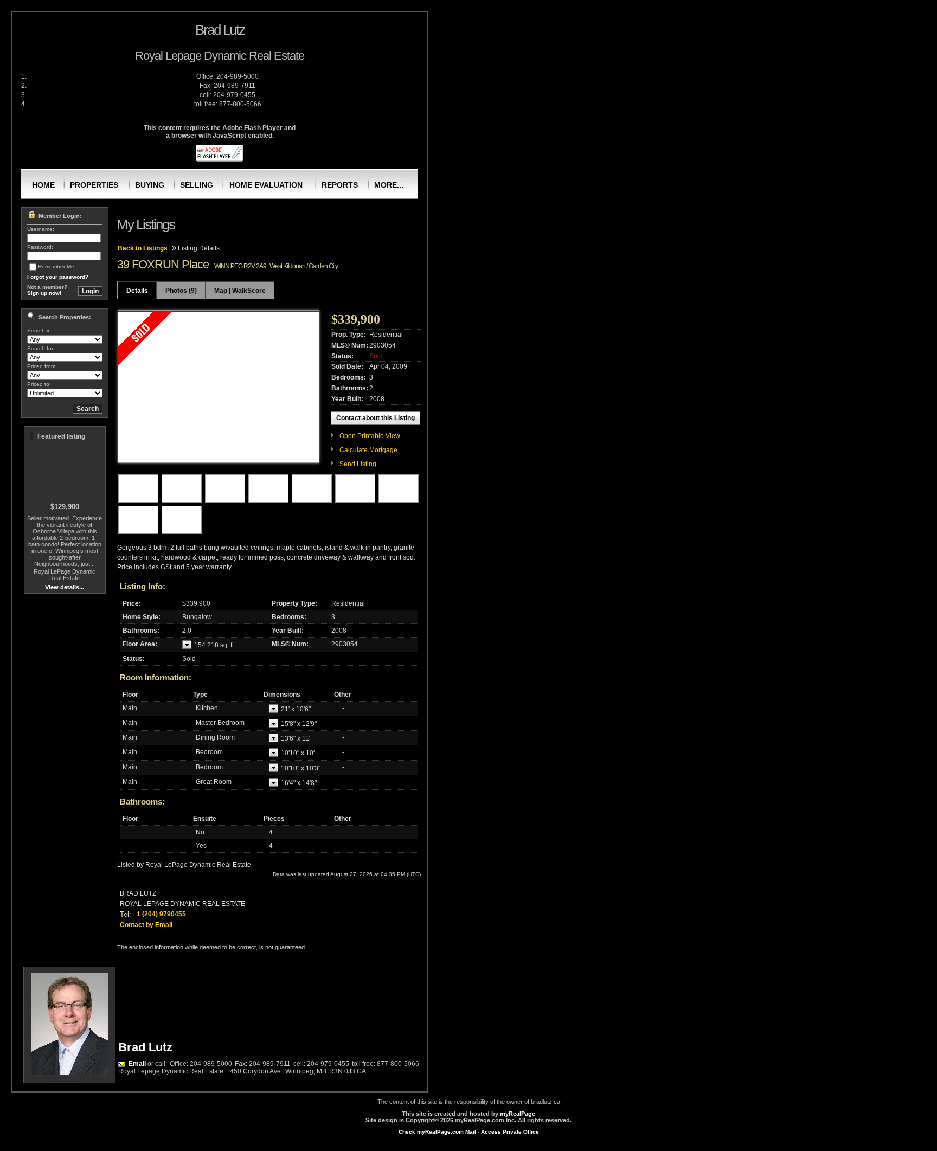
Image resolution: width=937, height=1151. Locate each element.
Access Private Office (510, 1132)
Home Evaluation (266, 185)
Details (137, 290)
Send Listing (357, 464)
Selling (196, 185)
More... (388, 185)
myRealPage (517, 1113)
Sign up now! (44, 293)
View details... (64, 587)
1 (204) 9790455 (161, 914)
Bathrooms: (142, 801)
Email (137, 1064)
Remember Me (56, 266)
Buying (149, 185)
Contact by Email (146, 925)
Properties (94, 185)
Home (43, 185)
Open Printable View (369, 436)
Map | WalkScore (240, 290)
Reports (340, 185)
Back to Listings (143, 248)
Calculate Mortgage (368, 450)
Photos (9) (181, 290)
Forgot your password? (57, 277)
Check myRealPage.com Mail (437, 1132)
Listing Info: (142, 586)
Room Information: (155, 677)
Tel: (125, 914)
